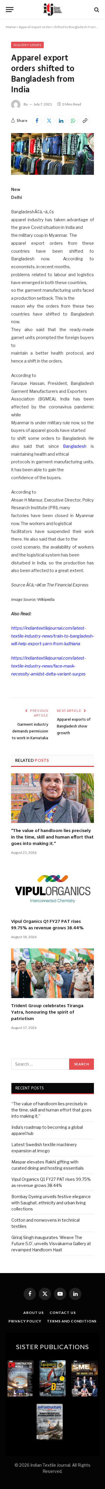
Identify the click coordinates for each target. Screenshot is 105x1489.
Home (11, 27)
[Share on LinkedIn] (61, 120)
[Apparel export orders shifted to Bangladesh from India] (52, 173)
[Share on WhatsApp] (73, 120)
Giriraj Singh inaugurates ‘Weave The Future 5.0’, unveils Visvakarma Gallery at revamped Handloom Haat (51, 1243)
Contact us (63, 1312)
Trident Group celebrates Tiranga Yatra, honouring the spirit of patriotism (47, 1012)
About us (33, 1312)
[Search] (96, 9)
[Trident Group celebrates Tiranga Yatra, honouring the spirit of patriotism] (52, 973)
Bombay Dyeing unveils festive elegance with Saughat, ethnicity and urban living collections (51, 1202)
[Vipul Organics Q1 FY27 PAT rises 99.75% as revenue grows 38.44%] (52, 889)
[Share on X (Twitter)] (49, 120)
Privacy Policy (24, 1321)
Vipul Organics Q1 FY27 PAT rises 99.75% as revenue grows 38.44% (47, 925)
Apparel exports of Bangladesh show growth (74, 726)
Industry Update (27, 45)
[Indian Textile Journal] (52, 9)
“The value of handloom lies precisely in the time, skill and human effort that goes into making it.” (52, 837)
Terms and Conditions (72, 1321)
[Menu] (9, 9)
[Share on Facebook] (37, 120)
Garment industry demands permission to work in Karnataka (30, 731)
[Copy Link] (85, 120)
